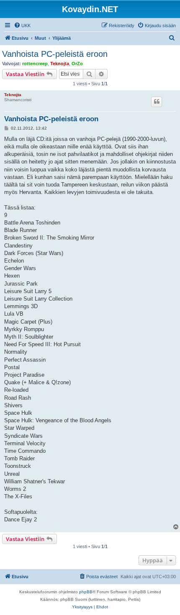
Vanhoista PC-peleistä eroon (55, 54)
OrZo (77, 63)
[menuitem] (22, 25)
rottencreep (35, 63)
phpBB (86, 591)
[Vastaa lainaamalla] (156, 102)
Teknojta (59, 63)
